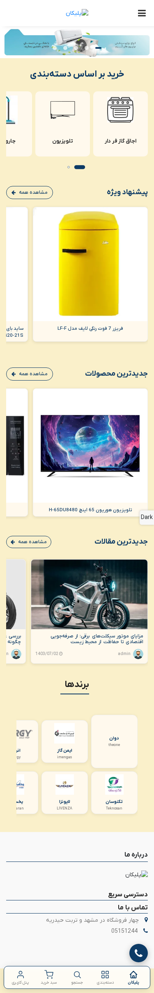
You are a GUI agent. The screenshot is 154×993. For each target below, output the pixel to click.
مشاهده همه (33, 192)
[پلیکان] (77, 13)
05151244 (124, 931)
